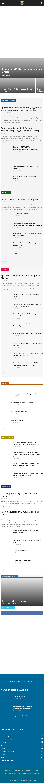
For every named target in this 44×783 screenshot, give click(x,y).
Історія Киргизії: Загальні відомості (22, 402)
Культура (4, 742)
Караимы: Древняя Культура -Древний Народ (20, 513)
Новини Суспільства (8, 751)
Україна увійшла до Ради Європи (17, 385)
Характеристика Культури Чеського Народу (19, 494)
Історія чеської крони (12, 382)
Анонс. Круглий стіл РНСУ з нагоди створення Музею (24, 315)
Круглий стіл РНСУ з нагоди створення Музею (20, 276)
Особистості (5, 754)
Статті (3, 745)
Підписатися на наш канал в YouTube (29, 774)
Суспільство (28, 770)
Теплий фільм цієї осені (21, 213)
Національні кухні (7, 760)
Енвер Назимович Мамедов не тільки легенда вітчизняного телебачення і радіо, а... (27, 454)
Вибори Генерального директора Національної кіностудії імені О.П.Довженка (27, 224)
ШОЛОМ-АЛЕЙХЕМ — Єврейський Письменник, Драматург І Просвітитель (26, 443)
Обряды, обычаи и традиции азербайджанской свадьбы (22, 707)
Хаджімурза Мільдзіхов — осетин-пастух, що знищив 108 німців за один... (28, 474)
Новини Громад (18, 770)
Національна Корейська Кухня (15, 601)
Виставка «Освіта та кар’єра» (22, 157)
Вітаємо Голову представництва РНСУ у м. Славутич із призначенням (27, 305)
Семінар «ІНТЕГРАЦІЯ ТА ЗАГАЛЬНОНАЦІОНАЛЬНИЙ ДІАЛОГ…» (26, 148)
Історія (3, 748)
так (40, 613)
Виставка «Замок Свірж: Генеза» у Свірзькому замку (24, 244)
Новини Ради (5, 736)
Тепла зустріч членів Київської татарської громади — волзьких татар (20, 129)
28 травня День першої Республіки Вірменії (25, 394)
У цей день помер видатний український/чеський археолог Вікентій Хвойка (26, 464)
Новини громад (6, 739)
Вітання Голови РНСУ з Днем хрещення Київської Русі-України (26, 325)
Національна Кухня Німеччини (23, 716)
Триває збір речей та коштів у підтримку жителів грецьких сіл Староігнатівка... (21, 109)
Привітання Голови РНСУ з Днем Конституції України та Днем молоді (28, 354)
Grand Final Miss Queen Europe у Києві (20, 199)
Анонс (3, 757)
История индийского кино (19, 411)
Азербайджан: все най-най (22, 560)
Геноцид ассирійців (17, 420)
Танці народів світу (19, 696)
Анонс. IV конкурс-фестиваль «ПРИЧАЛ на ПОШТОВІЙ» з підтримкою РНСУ (27, 364)
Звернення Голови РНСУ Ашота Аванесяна (27, 333)
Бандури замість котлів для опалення (25, 253)
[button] (41, 3)
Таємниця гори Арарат (20, 550)
